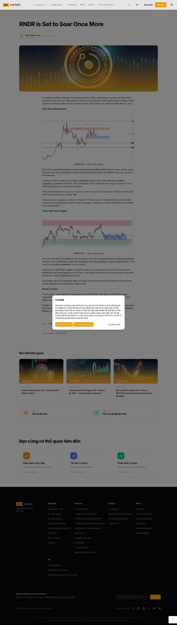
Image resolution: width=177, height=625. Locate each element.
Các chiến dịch (106, 5)
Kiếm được (57, 5)
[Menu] (171, 4)
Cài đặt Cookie (114, 324)
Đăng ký (160, 5)
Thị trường (72, 5)
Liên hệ (91, 5)
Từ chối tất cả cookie (83, 324)
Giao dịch (40, 5)
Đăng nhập (148, 5)
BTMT (82, 5)
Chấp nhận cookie (64, 324)
